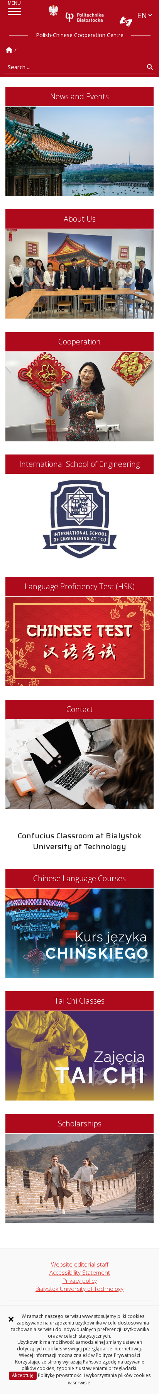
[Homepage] (9, 50)
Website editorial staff (79, 1264)
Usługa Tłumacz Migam (126, 21)
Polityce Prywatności (118, 1355)
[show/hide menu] (14, 11)
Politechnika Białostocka (84, 17)
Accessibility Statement (79, 1272)
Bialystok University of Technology (79, 1288)
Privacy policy (80, 1280)
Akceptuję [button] (23, 1375)
